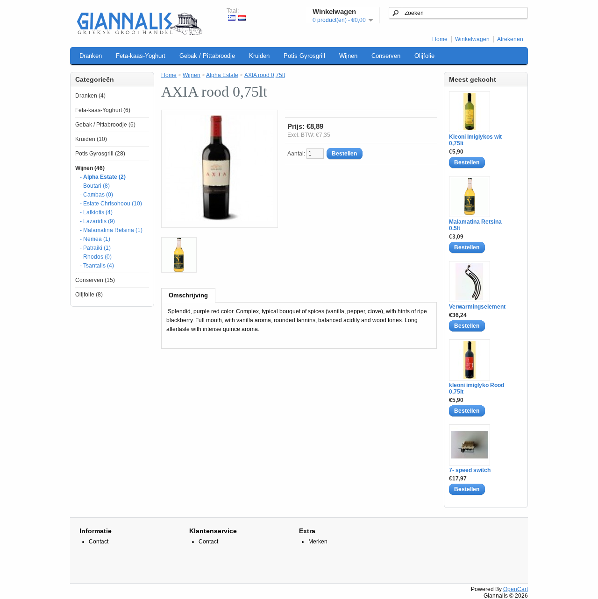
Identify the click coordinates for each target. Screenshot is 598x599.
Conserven (385, 55)
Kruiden (259, 55)
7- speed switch (470, 470)
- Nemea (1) (95, 239)
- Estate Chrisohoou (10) (111, 203)
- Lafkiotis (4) (96, 212)
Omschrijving (188, 295)
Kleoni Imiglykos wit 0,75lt (475, 140)
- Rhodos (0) (96, 257)
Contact (98, 541)
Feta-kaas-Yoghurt (140, 55)
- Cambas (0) (96, 194)
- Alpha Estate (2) (103, 177)
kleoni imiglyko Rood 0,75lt (476, 388)
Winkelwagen (472, 39)
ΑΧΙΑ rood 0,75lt (264, 75)
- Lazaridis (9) (97, 221)
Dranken (90, 55)
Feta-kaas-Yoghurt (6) (102, 110)
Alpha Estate (222, 75)
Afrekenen (510, 39)
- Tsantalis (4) (97, 265)
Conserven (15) (95, 280)
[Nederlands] (242, 18)
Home (440, 39)
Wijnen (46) (90, 168)
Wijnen (348, 55)
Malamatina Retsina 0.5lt (475, 225)
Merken (317, 541)
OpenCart (515, 589)
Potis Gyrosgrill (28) (100, 153)
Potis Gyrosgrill (304, 55)
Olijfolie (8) (89, 294)
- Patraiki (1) (95, 248)
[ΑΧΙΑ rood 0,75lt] (179, 255)
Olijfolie (424, 55)
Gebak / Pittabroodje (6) (105, 124)
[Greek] (231, 18)
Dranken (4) (90, 95)
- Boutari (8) (95, 186)
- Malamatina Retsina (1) (111, 230)
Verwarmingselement (477, 306)
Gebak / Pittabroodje (207, 55)
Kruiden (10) (91, 139)
